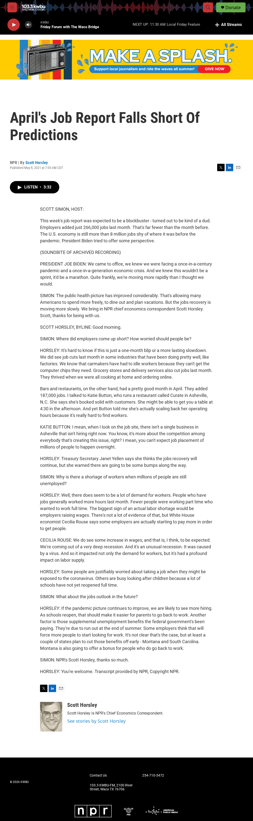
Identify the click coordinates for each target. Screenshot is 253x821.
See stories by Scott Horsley (96, 721)
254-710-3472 (153, 775)
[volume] (28, 24)
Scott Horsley (36, 162)
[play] (14, 25)
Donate (233, 7)
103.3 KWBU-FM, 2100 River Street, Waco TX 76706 (111, 787)
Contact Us (98, 775)
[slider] (36, 24)
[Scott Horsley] (51, 717)
